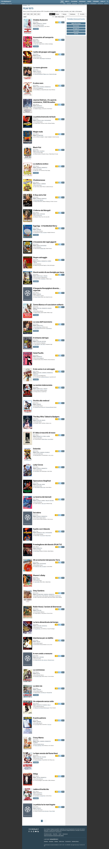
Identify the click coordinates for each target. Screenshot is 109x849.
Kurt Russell (37, 551)
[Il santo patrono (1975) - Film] (27, 725)
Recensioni (69, 3)
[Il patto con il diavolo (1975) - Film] (27, 534)
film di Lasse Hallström (38, 200)
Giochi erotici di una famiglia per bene (48, 272)
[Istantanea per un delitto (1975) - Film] (27, 643)
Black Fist (37, 147)
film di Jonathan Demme (39, 744)
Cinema (89, 1)
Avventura (42, 214)
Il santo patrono (39, 718)
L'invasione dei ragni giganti (44, 242)
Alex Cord (44, 503)
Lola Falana (37, 471)
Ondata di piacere (40, 20)
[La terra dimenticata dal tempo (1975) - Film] (27, 627)
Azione (37, 41)
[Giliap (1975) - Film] (27, 779)
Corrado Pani (42, 795)
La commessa (39, 670)
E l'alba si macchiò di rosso (44, 433)
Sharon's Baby (39, 575)
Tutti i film (80, 3)
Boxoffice (106, 3)
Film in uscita (76, 31)
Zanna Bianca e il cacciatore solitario (48, 305)
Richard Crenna (51, 660)
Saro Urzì (43, 407)
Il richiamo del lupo (41, 338)
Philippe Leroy (45, 74)
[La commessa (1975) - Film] (27, 675)
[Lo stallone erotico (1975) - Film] (27, 169)
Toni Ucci (49, 724)
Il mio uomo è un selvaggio (44, 369)
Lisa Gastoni (37, 795)
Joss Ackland (50, 439)
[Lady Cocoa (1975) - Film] (27, 470)
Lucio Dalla (37, 724)
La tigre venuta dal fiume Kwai (45, 753)
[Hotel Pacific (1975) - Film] (27, 358)
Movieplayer (25, 5)
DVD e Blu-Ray (100, 3)
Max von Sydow (43, 232)
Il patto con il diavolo (41, 529)
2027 (25, 14)
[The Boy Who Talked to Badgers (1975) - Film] (27, 422)
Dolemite (37, 449)
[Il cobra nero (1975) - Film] (27, 89)
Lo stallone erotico (40, 164)
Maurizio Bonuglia (52, 74)
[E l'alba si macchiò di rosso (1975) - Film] (27, 438)
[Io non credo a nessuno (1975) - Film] (27, 659)
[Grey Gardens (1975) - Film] (27, 596)
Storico (44, 436)
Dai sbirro (37, 513)
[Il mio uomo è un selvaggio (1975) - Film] (27, 374)
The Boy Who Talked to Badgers (46, 417)
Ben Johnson (44, 660)
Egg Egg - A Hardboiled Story (45, 226)
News (64, 3)
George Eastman (38, 759)
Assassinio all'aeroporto (43, 37)
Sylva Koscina (49, 328)
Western (38, 55)
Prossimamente (93, 3)
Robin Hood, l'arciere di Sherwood (47, 607)
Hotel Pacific (38, 353)
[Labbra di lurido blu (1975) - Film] (27, 794)
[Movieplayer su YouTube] (36, 831)
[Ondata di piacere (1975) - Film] (27, 26)
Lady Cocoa (38, 465)
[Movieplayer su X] (31, 831)
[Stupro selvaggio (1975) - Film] (27, 262)
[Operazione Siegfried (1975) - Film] (27, 486)
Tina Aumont (42, 535)
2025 (31, 14)
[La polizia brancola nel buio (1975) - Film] (27, 122)
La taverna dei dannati (42, 497)
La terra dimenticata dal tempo (45, 622)
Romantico (44, 198)
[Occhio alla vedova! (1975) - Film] (27, 406)
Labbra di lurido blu (41, 789)
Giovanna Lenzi (38, 407)
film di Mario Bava (37, 327)
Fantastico (44, 625)
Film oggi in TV (76, 28)
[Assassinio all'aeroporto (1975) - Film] (27, 42)
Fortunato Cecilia (38, 676)
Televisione (74, 1)
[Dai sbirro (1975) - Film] (27, 518)
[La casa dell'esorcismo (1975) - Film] (27, 327)
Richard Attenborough (44, 707)
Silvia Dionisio (41, 26)
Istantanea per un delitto (43, 638)
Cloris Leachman (38, 745)
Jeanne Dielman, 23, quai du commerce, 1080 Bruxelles (44, 101)
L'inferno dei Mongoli (41, 210)
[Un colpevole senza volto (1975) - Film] (27, 707)
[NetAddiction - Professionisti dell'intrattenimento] (54, 839)
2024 (35, 14)
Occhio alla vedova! (41, 400)
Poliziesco (42, 86)
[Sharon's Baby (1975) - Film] (27, 580)
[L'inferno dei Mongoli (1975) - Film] (27, 215)
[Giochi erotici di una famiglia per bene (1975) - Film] (27, 278)
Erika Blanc (43, 278)
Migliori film (74, 3)
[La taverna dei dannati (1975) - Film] (27, 502)
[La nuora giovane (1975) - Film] (27, 72)
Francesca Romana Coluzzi (51, 407)
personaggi (82, 1)
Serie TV (67, 1)
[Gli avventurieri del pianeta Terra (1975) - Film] (27, 565)
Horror (38, 245)
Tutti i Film (76, 33)
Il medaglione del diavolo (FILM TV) (47, 544)
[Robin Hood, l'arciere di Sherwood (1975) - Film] (27, 612)
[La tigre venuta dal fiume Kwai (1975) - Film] (27, 761)
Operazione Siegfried (42, 481)
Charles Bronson (38, 660)
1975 (51, 14)
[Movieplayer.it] (6, 1)
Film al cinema (76, 25)
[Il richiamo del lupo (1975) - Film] (27, 343)
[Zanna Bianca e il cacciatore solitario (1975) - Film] (27, 311)
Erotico (38, 673)
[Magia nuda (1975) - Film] (27, 137)
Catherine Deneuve (45, 377)
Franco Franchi (38, 297)
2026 (28, 14)
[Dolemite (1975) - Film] (27, 454)
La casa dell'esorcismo (42, 322)
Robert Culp (42, 487)
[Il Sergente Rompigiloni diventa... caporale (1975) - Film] (27, 294)
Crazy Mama (38, 738)
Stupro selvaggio (40, 257)
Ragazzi (49, 308)
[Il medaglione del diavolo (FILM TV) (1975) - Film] (27, 549)
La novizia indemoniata (42, 385)
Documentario (39, 135)
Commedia (38, 71)
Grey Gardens (38, 591)
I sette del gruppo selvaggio (44, 52)
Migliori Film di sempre (76, 23)
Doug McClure (37, 628)
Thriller (44, 23)
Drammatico (39, 23)
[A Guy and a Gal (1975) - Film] (27, 200)
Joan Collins (42, 344)
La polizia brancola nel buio (44, 117)
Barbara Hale (42, 248)
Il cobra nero (38, 83)
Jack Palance (37, 344)
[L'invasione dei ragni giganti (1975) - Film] (27, 247)
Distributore (72, 14)
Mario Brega (42, 58)
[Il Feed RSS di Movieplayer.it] (38, 831)
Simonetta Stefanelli (39, 74)
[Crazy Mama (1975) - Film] (27, 743)
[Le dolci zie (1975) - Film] (27, 691)
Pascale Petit (49, 692)
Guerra (48, 436)
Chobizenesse (39, 180)
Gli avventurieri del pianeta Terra (46, 560)
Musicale (38, 183)
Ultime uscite (86, 3)
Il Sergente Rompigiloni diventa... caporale (46, 289)
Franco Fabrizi (52, 811)
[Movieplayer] (33, 829)
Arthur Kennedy (45, 811)
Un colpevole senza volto (43, 701)
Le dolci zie (37, 686)
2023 (38, 14)
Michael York (37, 707)
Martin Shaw (44, 439)
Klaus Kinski (48, 535)
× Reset (24, 16)
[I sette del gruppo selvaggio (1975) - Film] (27, 57)
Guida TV (103, 1)
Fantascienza (48, 120)
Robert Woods (37, 312)
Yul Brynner (37, 566)
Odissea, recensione (9, 3)
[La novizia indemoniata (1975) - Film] (27, 390)
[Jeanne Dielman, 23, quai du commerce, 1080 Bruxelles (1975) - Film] (27, 106)
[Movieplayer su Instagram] (33, 831)
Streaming (96, 1)
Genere (57, 14)
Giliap (35, 774)
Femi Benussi (48, 58)
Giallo (42, 120)
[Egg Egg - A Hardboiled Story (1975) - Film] (27, 231)
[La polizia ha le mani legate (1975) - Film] (27, 810)
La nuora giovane (40, 67)
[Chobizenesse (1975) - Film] (27, 185)
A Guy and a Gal (39, 195)
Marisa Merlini (37, 692)
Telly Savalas (37, 328)
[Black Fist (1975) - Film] (27, 153)
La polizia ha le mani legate (44, 804)
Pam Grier (36, 43)
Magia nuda (38, 132)
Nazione (64, 14)
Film (62, 1)
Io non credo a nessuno (42, 653)
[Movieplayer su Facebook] (29, 831)
